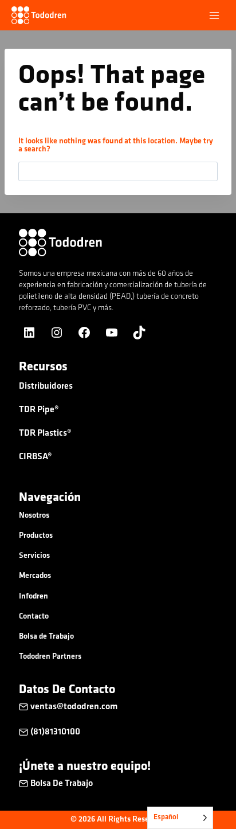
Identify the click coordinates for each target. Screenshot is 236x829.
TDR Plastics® (45, 433)
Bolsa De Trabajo (61, 783)
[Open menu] (214, 15)
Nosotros (34, 515)
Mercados (35, 576)
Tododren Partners (50, 656)
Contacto (34, 616)
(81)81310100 (55, 732)
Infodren (33, 596)
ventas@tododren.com (74, 706)
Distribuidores (46, 386)
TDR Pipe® (39, 409)
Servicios (34, 556)
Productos (36, 535)
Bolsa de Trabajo (46, 636)
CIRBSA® (35, 457)
